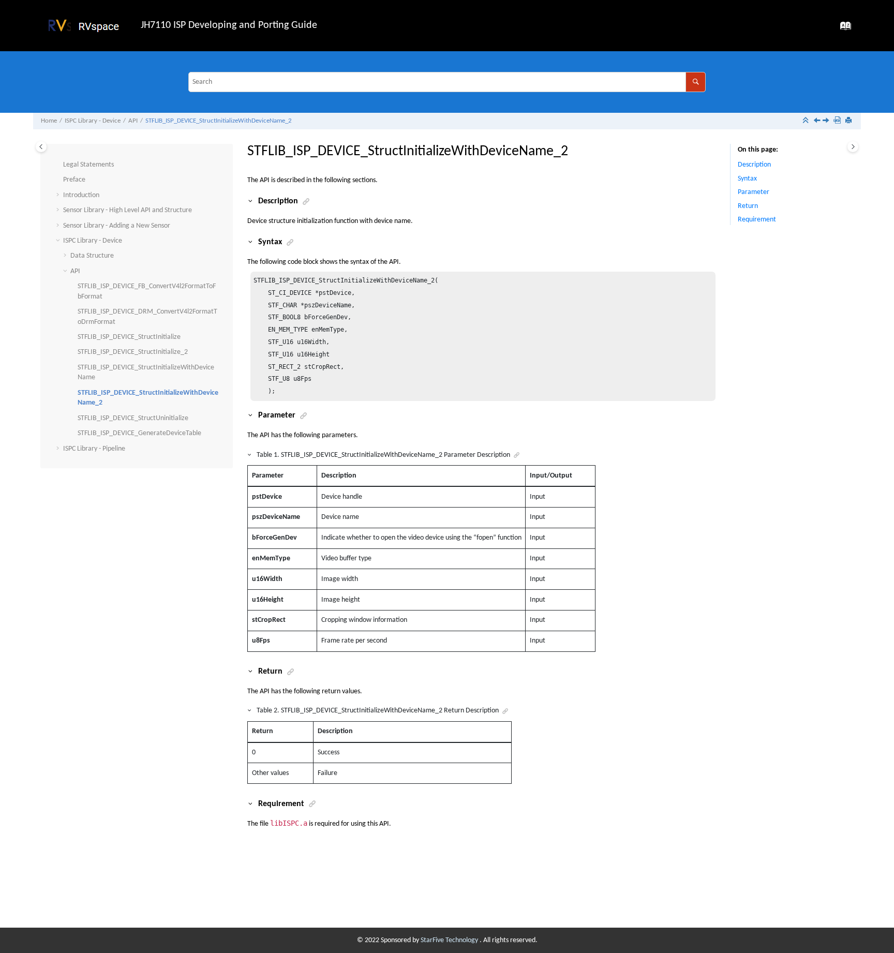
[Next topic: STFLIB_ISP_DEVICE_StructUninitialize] (826, 122)
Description (754, 165)
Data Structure (92, 256)
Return (748, 206)
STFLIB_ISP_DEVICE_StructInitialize (129, 337)
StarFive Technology (450, 940)
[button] (59, 165)
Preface (74, 180)
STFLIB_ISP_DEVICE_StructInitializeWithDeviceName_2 (218, 121)
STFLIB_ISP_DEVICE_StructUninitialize (133, 418)
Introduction (81, 195)
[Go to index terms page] (842, 29)
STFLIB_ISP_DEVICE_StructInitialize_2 (133, 352)
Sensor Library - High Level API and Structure (127, 210)
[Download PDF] (838, 121)
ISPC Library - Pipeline (94, 449)
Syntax (747, 179)
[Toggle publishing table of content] (41, 146)
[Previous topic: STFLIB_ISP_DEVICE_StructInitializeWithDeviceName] (818, 122)
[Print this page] (849, 121)
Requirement (757, 220)
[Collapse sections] (806, 121)
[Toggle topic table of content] (852, 146)
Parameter (753, 192)
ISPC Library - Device (93, 121)
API (133, 121)
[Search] (696, 82)
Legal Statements (88, 165)
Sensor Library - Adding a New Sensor (116, 226)
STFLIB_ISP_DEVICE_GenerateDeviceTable (139, 433)
